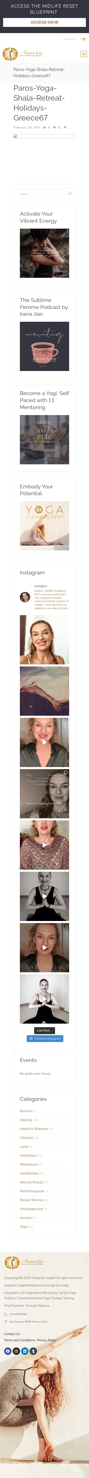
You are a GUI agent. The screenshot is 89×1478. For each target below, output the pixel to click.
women (25, 1218)
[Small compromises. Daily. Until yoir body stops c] (44, 947)
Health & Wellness (34, 1129)
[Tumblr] (33, 1351)
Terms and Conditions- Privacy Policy (30, 1340)
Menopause (29, 1164)
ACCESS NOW (44, 22)
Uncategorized (31, 1209)
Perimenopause (32, 1191)
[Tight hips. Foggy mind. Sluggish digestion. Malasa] (44, 896)
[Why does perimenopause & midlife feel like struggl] (44, 793)
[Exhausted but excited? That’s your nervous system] (44, 742)
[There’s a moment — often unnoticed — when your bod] (44, 845)
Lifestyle (26, 1138)
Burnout (26, 1111)
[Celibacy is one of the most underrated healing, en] (44, 691)
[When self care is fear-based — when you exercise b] (44, 639)
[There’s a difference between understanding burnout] (44, 999)
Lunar (24, 1147)
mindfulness (29, 1173)
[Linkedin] (25, 1351)
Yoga (24, 1227)
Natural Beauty (32, 1182)
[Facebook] (8, 1351)
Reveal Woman (31, 1200)
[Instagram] (16, 1351)
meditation (28, 1155)
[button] (84, 54)
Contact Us (12, 1334)
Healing (26, 1120)
